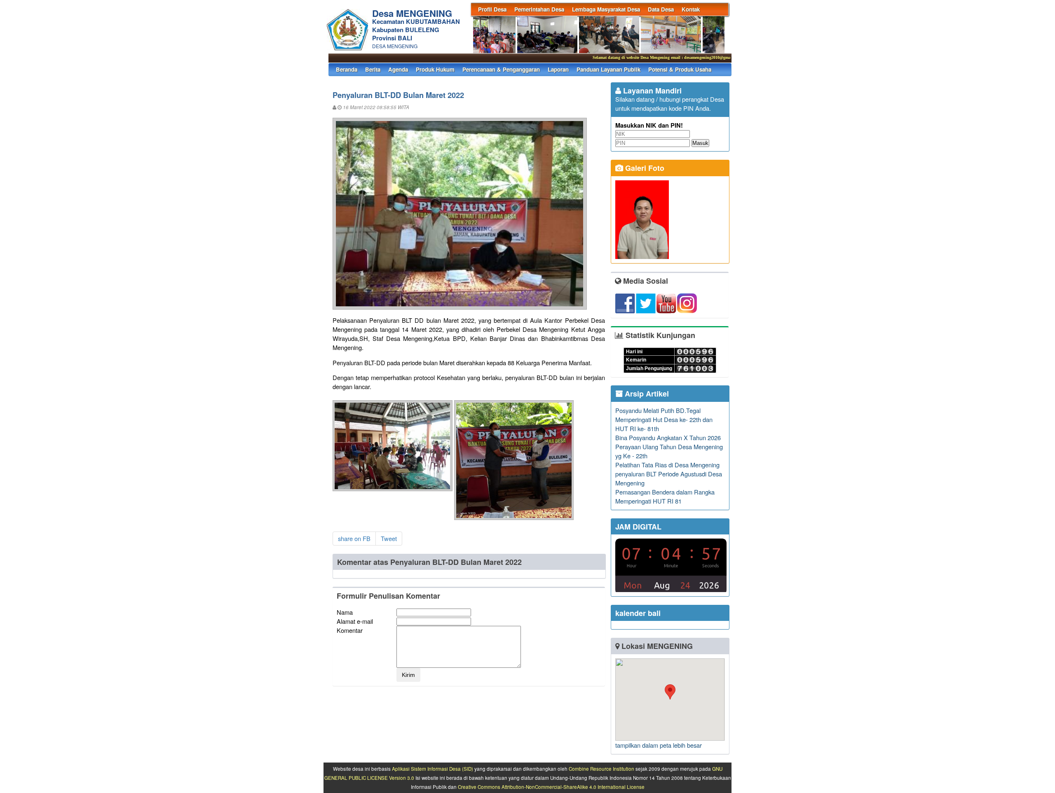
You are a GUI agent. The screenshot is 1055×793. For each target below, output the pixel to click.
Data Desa (661, 9)
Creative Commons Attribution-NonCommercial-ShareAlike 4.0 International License (551, 787)
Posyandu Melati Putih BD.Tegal (658, 410)
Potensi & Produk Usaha (679, 69)
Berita (372, 69)
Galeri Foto (643, 168)
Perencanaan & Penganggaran (501, 69)
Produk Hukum (435, 69)
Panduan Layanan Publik (608, 69)
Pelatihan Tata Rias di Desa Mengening (667, 464)
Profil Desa (492, 9)
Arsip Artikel (646, 393)
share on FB (354, 538)
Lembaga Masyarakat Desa (606, 9)
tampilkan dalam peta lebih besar (658, 745)
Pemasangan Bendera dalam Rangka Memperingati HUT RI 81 (665, 496)
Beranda (346, 69)
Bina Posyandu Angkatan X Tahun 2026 (668, 437)
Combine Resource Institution (601, 768)
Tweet (389, 538)
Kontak (691, 9)
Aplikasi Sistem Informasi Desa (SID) (432, 768)
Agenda (398, 69)
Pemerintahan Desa (539, 9)
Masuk (700, 143)
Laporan (558, 69)
